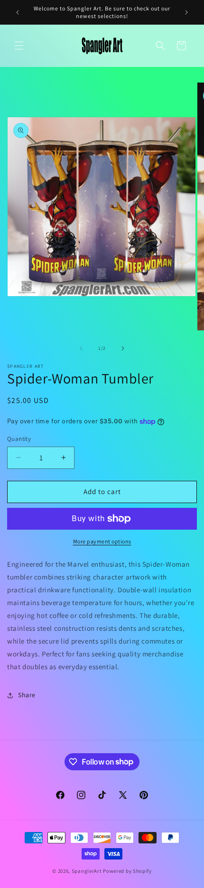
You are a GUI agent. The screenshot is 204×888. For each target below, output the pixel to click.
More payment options (102, 541)
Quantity (19, 439)
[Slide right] (122, 348)
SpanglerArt (87, 871)
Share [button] (27, 695)
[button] (19, 45)
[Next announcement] (186, 12)
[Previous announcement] (17, 12)
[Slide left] (81, 348)
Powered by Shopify (127, 871)
